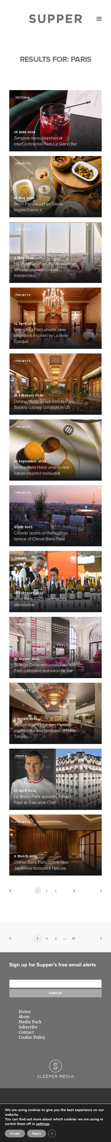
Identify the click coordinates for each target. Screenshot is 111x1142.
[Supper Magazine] (56, 19)
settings (42, 1124)
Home (25, 1011)
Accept (15, 1133)
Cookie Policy (32, 1037)
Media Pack (30, 1022)
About (24, 1016)
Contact (26, 1032)
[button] (99, 19)
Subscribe (28, 1027)
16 (74, 891)
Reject (36, 1133)
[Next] (99, 892)
